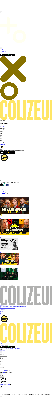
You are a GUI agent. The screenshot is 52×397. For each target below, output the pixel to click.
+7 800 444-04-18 (2, 345)
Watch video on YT (8, 384)
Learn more (1, 194)
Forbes (2, 189)
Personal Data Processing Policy (3, 348)
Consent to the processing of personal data (12, 348)
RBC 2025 (3, 191)
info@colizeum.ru (2, 343)
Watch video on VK (2, 384)
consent (4, 372)
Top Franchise (3, 193)
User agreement (18, 348)
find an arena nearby (2, 144)
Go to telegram (3, 386)
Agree (1, 396)
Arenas (2, 49)
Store (2, 52)
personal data (5, 370)
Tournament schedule (4, 51)
